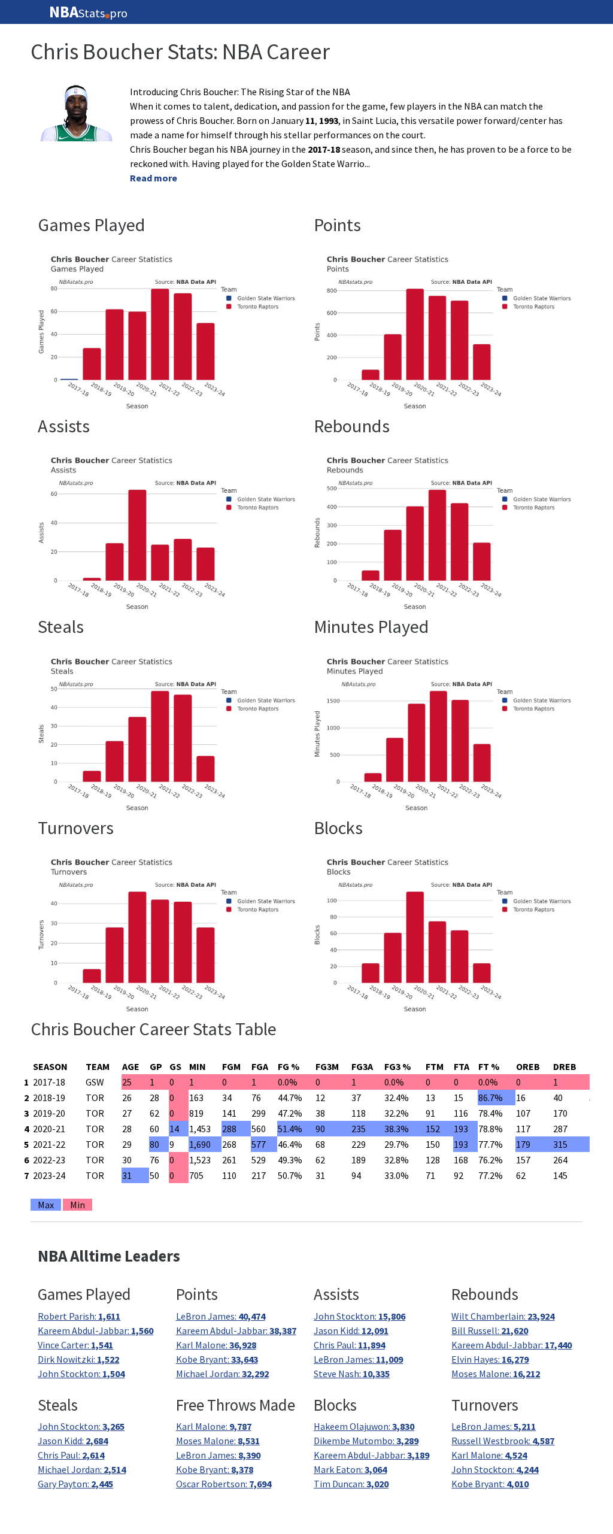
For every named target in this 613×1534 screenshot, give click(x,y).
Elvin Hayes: (490, 1359)
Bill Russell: (489, 1330)
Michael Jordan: (222, 1374)
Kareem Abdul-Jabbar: (95, 1330)
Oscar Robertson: (223, 1484)
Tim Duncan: (351, 1484)
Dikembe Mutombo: (366, 1441)
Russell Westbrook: (502, 1441)
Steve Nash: (352, 1374)
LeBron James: (220, 1316)
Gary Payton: (75, 1484)
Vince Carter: (75, 1345)
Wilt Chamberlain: (502, 1316)
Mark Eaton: (350, 1469)
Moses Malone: (495, 1374)
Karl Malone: (216, 1345)
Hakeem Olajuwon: (364, 1426)
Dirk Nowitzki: (78, 1359)
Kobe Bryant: (217, 1359)
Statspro (88, 12)
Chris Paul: (349, 1345)
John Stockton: (81, 1374)
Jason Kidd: (351, 1330)
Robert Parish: (79, 1316)
